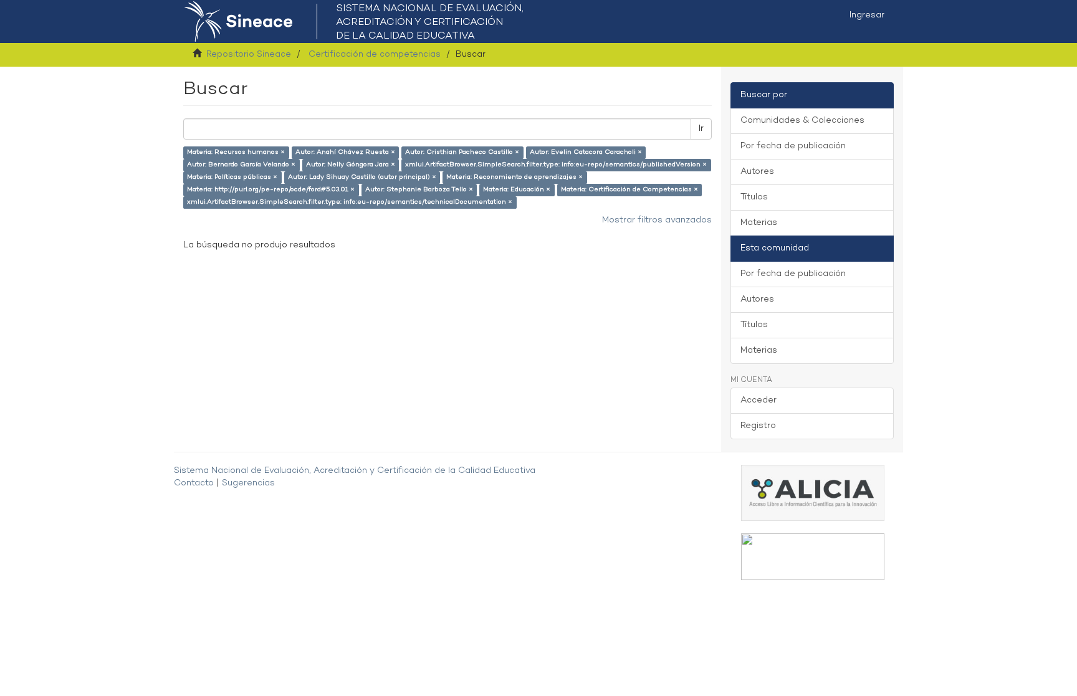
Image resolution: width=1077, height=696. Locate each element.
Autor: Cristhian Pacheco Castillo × (462, 152)
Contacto (194, 483)
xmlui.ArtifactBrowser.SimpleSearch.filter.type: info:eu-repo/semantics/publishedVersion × (556, 164)
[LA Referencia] (812, 557)
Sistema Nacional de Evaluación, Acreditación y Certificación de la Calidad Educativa (354, 471)
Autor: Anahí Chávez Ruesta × (345, 152)
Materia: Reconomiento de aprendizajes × (514, 177)
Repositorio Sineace (248, 54)
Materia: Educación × (516, 189)
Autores (757, 172)
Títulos (754, 197)
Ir (701, 129)
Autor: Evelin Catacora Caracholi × (586, 152)
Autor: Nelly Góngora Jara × (350, 164)
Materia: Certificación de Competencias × (629, 189)
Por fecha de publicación (793, 146)
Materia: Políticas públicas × (232, 177)
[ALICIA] (812, 492)
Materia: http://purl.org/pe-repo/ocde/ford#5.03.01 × (271, 189)
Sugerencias (248, 483)
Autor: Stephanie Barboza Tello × (419, 189)
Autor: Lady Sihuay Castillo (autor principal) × (362, 177)
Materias (758, 223)
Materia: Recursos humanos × (236, 152)
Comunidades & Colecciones (802, 120)
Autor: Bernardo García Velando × (241, 164)
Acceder (758, 400)
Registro (758, 426)
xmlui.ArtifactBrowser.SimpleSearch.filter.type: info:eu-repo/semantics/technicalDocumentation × (349, 202)
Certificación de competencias (375, 54)
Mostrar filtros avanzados (657, 220)
